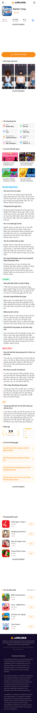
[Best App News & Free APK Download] (18, 2)
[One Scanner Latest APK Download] (19, 626)
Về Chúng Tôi (18, 647)
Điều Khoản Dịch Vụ (18, 649)
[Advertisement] (18, 38)
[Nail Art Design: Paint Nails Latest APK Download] (6, 543)
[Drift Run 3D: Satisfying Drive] (31, 616)
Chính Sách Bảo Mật (27, 647)
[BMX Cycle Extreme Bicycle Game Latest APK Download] (19, 597)
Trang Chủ (6, 647)
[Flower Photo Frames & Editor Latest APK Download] (6, 553)
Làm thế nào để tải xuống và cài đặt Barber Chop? (16, 449)
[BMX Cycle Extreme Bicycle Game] (31, 597)
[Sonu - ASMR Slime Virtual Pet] (31, 607)
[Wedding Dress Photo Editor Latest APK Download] (6, 534)
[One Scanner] (31, 626)
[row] (6, 597)
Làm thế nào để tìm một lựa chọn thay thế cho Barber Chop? (16, 478)
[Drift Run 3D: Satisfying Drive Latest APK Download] (19, 617)
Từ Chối (12, 647)
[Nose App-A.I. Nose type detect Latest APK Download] (6, 524)
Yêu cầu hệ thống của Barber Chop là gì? (16, 459)
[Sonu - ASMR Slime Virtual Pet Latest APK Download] (19, 607)
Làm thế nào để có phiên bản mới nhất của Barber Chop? (16, 469)
